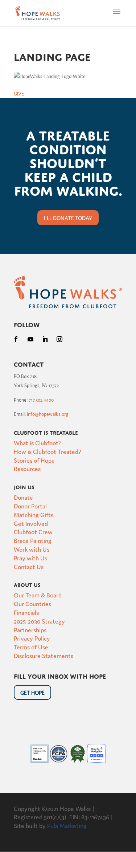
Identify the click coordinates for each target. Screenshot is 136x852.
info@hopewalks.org (48, 414)
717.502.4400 (41, 400)
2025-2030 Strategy (39, 621)
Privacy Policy (32, 638)
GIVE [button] (19, 93)
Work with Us (31, 549)
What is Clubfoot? (37, 442)
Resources (27, 468)
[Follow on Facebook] (16, 339)
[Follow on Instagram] (59, 339)
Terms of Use (31, 646)
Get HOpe (32, 692)
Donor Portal (30, 506)
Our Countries (32, 603)
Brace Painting (32, 540)
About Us (27, 584)
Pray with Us (30, 557)
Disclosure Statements (43, 655)
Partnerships (30, 629)
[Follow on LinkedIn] (45, 339)
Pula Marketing (67, 825)
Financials (26, 612)
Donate (23, 497)
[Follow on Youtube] (30, 339)
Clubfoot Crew (33, 531)
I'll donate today (68, 217)
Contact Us (29, 566)
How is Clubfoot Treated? (47, 451)
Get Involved (31, 523)
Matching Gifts (33, 514)
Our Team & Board (38, 595)
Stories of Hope (34, 460)
